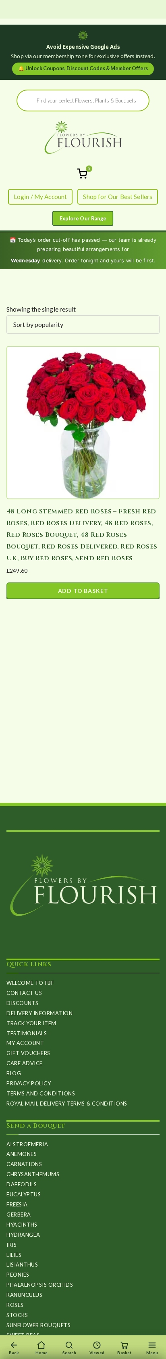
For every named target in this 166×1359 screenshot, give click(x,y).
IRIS (11, 1245)
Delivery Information (39, 1013)
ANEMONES (21, 1154)
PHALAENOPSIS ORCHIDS (39, 1285)
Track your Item (31, 1023)
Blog (13, 1073)
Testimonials (26, 1033)
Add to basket (83, 590)
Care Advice (24, 1063)
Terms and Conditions (40, 1093)
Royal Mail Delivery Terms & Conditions (66, 1103)
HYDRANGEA (23, 1234)
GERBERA (18, 1214)
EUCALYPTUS (23, 1194)
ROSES (15, 1305)
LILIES (13, 1255)
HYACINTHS (21, 1224)
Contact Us (24, 993)
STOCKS (17, 1315)
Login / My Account (40, 196)
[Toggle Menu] (82, 218)
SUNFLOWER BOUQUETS (38, 1325)
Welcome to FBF (30, 983)
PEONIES (17, 1274)
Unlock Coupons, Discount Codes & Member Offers (83, 68)
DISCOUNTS (22, 1003)
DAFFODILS (21, 1184)
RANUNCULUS (24, 1295)
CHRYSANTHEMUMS (32, 1174)
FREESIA (17, 1204)
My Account (25, 1043)
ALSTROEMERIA (27, 1144)
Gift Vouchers (28, 1053)
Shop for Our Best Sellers (117, 196)
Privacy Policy (28, 1083)
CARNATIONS (24, 1164)
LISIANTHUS (22, 1264)
